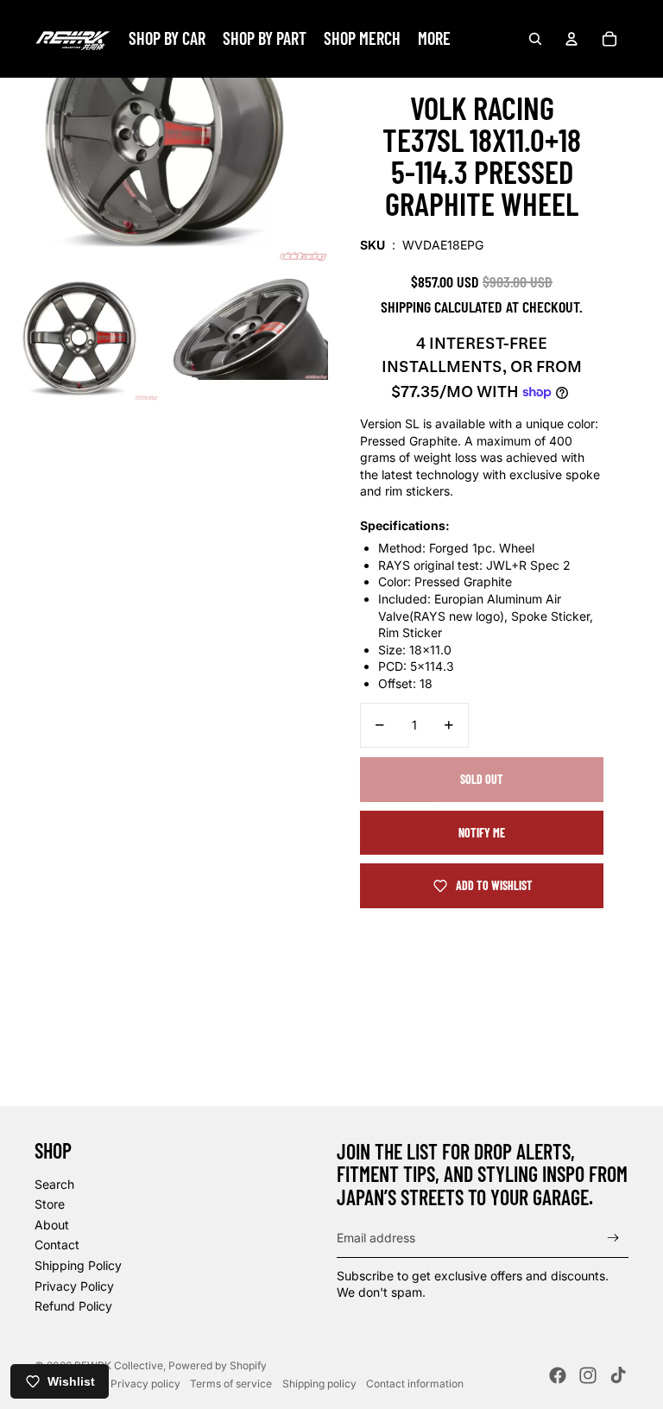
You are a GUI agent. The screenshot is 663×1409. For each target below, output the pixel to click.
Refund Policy (73, 1305)
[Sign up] (613, 1238)
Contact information (415, 1383)
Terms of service (231, 1383)
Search (54, 1184)
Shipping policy (319, 1383)
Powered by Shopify (217, 1365)
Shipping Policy (78, 1265)
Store (50, 1204)
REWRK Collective (118, 1365)
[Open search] (535, 39)
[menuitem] (434, 39)
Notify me (481, 832)
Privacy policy (145, 1383)
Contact (57, 1244)
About (52, 1224)
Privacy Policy (74, 1286)
